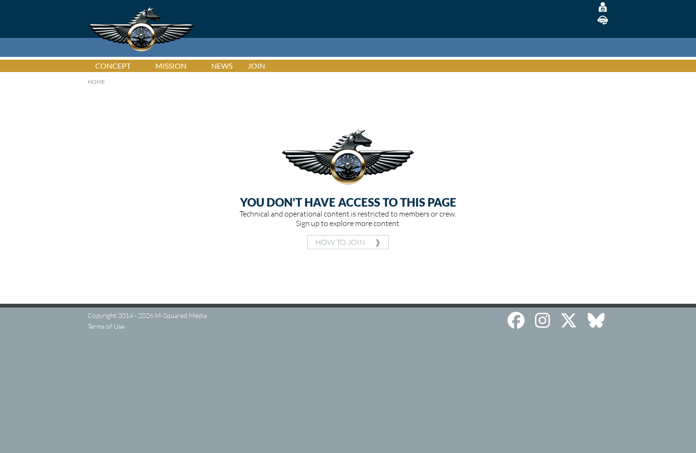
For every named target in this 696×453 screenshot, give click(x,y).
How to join (340, 242)
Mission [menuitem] (171, 65)
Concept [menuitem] (113, 65)
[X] (570, 319)
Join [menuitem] (256, 65)
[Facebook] (518, 319)
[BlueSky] (596, 319)
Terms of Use (106, 326)
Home (96, 81)
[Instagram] (544, 319)
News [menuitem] (221, 65)
